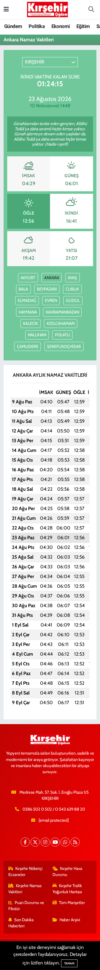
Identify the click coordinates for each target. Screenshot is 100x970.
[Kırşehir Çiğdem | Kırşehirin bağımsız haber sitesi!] (47, 9)
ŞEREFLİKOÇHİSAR (64, 346)
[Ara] (91, 9)
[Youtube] (55, 842)
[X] (35, 842)
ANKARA (51, 277)
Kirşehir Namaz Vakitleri (25, 888)
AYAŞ (72, 277)
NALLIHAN (37, 334)
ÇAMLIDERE (27, 346)
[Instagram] (45, 842)
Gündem (13, 26)
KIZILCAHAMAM (61, 323)
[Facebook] (25, 842)
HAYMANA (28, 312)
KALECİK (30, 323)
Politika (37, 26)
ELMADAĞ (27, 300)
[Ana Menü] (6, 9)
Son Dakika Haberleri (21, 922)
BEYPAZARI (47, 289)
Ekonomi (60, 26)
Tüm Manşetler (72, 902)
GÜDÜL (73, 300)
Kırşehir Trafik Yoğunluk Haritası (67, 888)
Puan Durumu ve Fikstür (26, 905)
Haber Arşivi (69, 919)
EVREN (51, 300)
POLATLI (62, 334)
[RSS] (75, 842)
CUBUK (72, 289)
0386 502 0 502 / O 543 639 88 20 (53, 809)
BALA (23, 289)
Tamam (69, 963)
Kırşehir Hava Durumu (67, 871)
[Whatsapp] (65, 842)
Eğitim (83, 26)
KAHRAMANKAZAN (62, 312)
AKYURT (28, 277)
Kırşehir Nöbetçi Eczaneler (25, 871)
